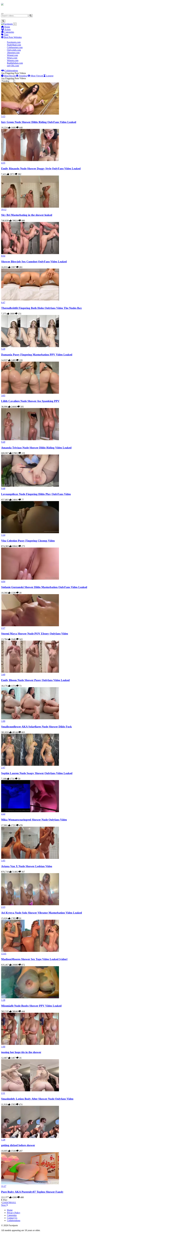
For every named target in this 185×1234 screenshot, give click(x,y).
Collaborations (11, 70)
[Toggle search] (3, 21)
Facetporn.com (14, 42)
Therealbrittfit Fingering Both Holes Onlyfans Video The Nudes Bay (41, 308)
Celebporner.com (15, 47)
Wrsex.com (12, 58)
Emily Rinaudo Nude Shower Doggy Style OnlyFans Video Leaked (41, 168)
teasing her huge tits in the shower (21, 1052)
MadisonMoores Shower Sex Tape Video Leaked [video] (34, 959)
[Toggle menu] (2, 13)
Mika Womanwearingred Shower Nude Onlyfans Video (34, 819)
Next (3, 1205)
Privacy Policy (13, 1212)
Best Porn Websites (12, 37)
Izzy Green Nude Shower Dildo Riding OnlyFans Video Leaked (38, 122)
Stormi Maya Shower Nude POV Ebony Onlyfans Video (34, 633)
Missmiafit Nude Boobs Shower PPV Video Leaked (31, 1005)
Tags (5, 34)
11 (15, 1202)
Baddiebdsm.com (15, 63)
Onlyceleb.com (14, 50)
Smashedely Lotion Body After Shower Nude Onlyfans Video (37, 1098)
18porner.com (13, 52)
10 (13, 1202)
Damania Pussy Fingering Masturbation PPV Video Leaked (36, 354)
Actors (7, 29)
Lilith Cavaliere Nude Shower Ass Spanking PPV (30, 401)
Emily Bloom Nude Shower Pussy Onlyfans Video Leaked (35, 680)
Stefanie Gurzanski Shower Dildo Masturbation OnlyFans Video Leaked (44, 587)
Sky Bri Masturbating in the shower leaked (26, 214)
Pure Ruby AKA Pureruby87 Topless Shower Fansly (32, 1191)
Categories (9, 32)
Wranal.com (12, 55)
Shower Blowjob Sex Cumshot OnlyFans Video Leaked (34, 261)
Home (7, 27)
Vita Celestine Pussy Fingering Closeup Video (28, 540)
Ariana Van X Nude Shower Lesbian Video (26, 866)
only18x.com (13, 65)
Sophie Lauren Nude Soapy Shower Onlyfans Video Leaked (36, 773)
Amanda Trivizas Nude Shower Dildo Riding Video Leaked (36, 447)
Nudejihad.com (14, 45)
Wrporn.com (12, 60)
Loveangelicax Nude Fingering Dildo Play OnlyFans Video (36, 494)
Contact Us (12, 1218)
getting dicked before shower (18, 1145)
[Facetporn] (12, 5)
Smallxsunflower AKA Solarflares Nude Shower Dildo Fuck (36, 726)
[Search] (30, 15)
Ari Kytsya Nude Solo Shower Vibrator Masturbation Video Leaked (41, 912)
